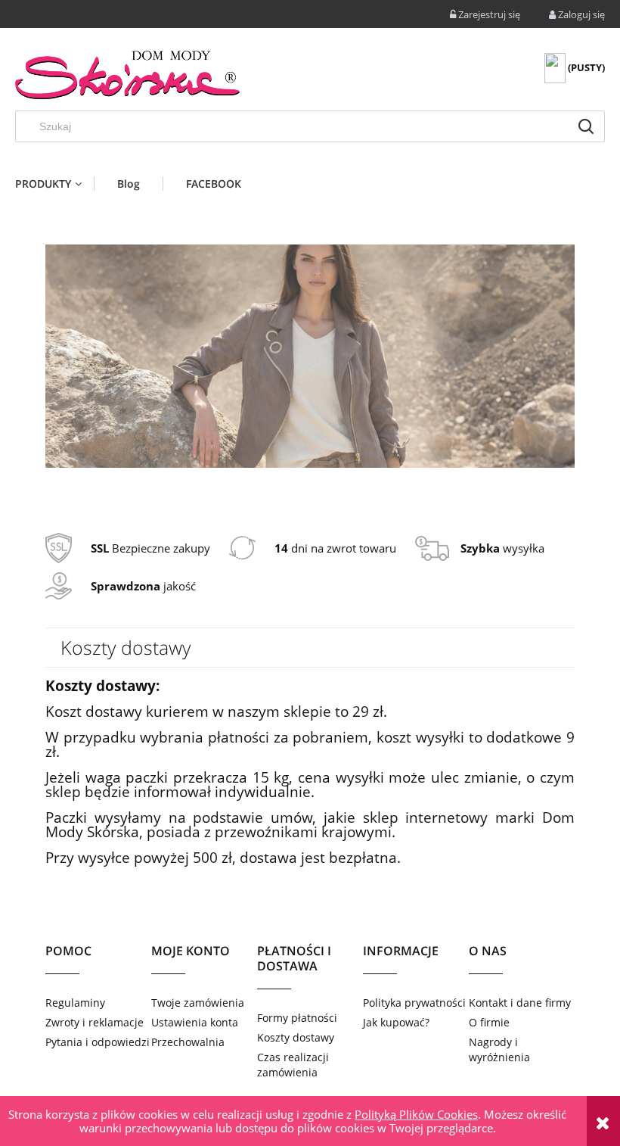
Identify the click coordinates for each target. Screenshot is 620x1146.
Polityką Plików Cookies (416, 1114)
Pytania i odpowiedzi (97, 1042)
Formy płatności (297, 1018)
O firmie (489, 1022)
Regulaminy (75, 1002)
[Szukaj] (586, 126)
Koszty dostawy (295, 1037)
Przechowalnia (188, 1042)
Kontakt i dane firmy (520, 1002)
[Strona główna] (128, 75)
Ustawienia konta (194, 1022)
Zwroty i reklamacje (94, 1022)
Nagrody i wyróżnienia (499, 1049)
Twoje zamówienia (197, 1002)
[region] (310, 356)
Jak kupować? (396, 1022)
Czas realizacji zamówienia (293, 1064)
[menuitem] (54, 183)
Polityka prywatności (414, 1002)
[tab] (300, 495)
